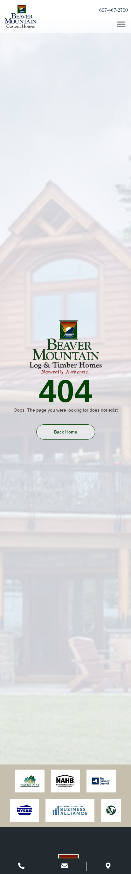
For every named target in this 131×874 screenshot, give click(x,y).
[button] (121, 24)
